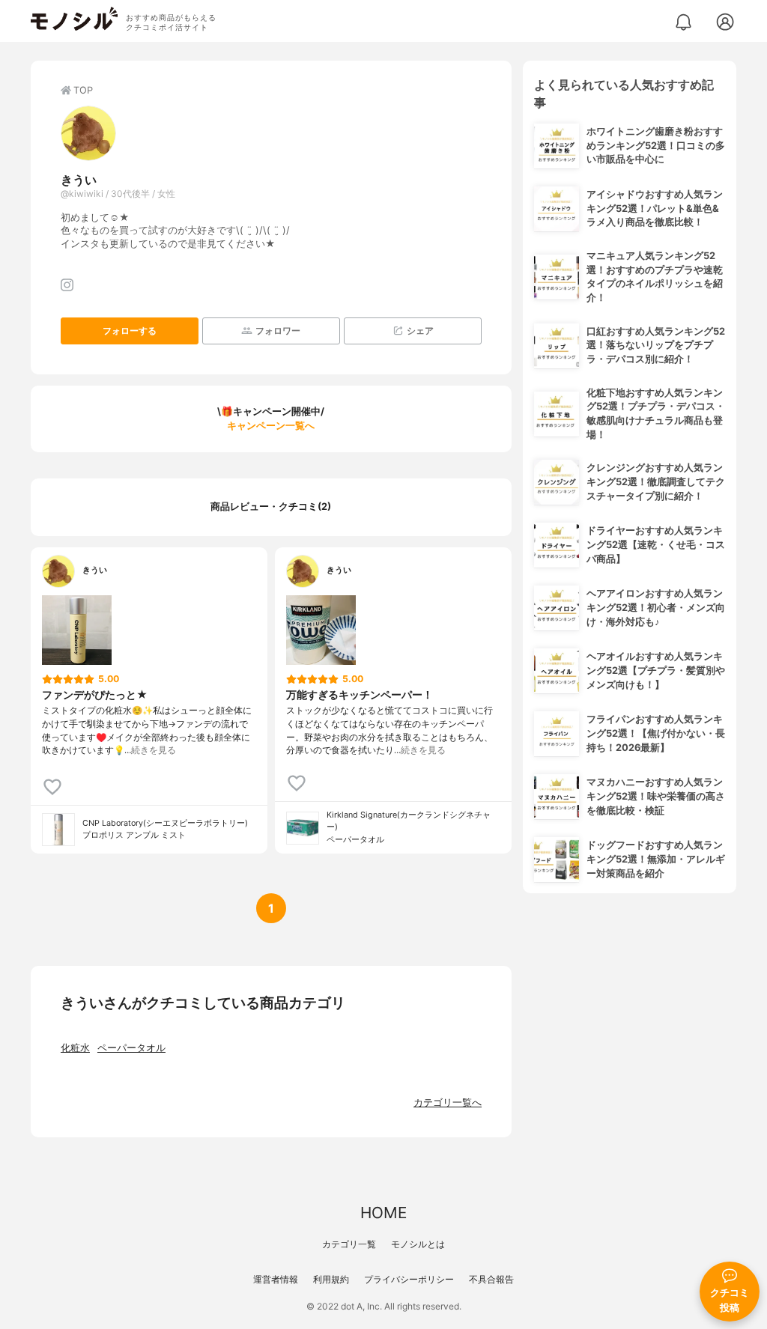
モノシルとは (418, 1244)
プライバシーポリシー (409, 1279)
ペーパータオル (131, 1047)
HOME (383, 1212)
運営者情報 (275, 1279)
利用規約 (331, 1279)
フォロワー (277, 330)
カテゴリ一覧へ (447, 1102)
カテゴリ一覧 (349, 1244)
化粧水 (75, 1047)
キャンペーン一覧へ (271, 425)
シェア (420, 330)
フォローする (130, 330)
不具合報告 (491, 1279)
